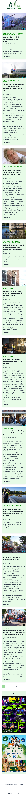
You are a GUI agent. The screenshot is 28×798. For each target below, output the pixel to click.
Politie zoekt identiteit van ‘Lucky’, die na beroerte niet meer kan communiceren (12, 172)
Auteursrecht (17, 782)
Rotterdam (6, 81)
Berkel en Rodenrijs (8, 31)
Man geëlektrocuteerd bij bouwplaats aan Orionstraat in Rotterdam (13, 361)
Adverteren (10, 782)
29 (16, 686)
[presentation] (14, 21)
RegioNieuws (12, 34)
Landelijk (5, 80)
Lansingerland (18, 31)
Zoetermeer (19, 34)
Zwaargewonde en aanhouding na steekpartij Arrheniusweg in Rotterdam (13, 433)
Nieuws (10, 80)
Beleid (16, 784)
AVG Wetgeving (9, 784)
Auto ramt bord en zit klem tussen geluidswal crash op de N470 (13, 39)
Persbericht (16, 166)
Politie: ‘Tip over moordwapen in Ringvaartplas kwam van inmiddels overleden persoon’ (13, 247)
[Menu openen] (3, 10)
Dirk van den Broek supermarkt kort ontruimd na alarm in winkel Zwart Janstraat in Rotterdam (14, 632)
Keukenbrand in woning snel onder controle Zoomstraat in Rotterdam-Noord (12, 293)
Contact (21, 784)
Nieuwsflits (15, 33)
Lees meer (6, 56)
